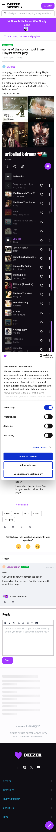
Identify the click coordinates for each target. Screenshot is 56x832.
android (36, 513)
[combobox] (28, 13)
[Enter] (4, 13)
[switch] (48, 416)
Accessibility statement (31, 736)
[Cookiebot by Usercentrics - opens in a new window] (40, 356)
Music (17, 513)
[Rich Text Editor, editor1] (28, 640)
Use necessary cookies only (28, 474)
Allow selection (28, 465)
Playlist (7, 513)
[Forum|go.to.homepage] (14, 5)
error (26, 513)
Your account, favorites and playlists (22, 36)
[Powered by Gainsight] (28, 727)
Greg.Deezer (13, 567)
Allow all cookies (28, 456)
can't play (8, 519)
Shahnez (11, 67)
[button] (3, 6)
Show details (40, 447)
